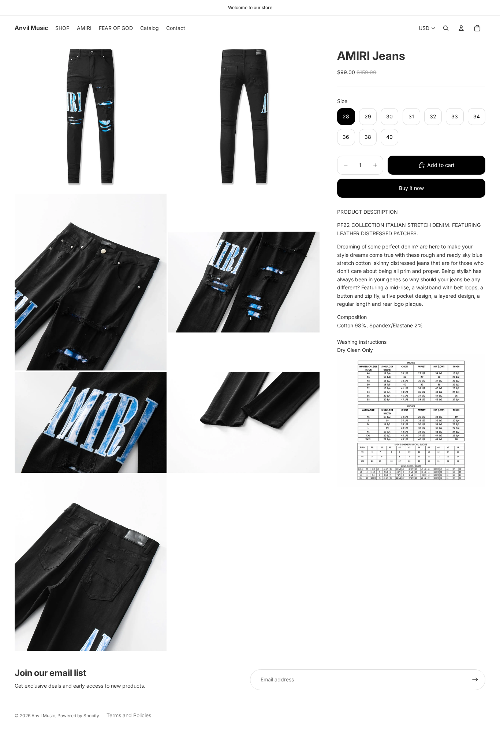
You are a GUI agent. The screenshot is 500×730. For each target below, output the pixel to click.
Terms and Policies (129, 715)
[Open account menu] (461, 28)
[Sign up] (475, 680)
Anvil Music (43, 715)
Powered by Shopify (78, 715)
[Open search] (446, 28)
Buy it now (411, 188)
